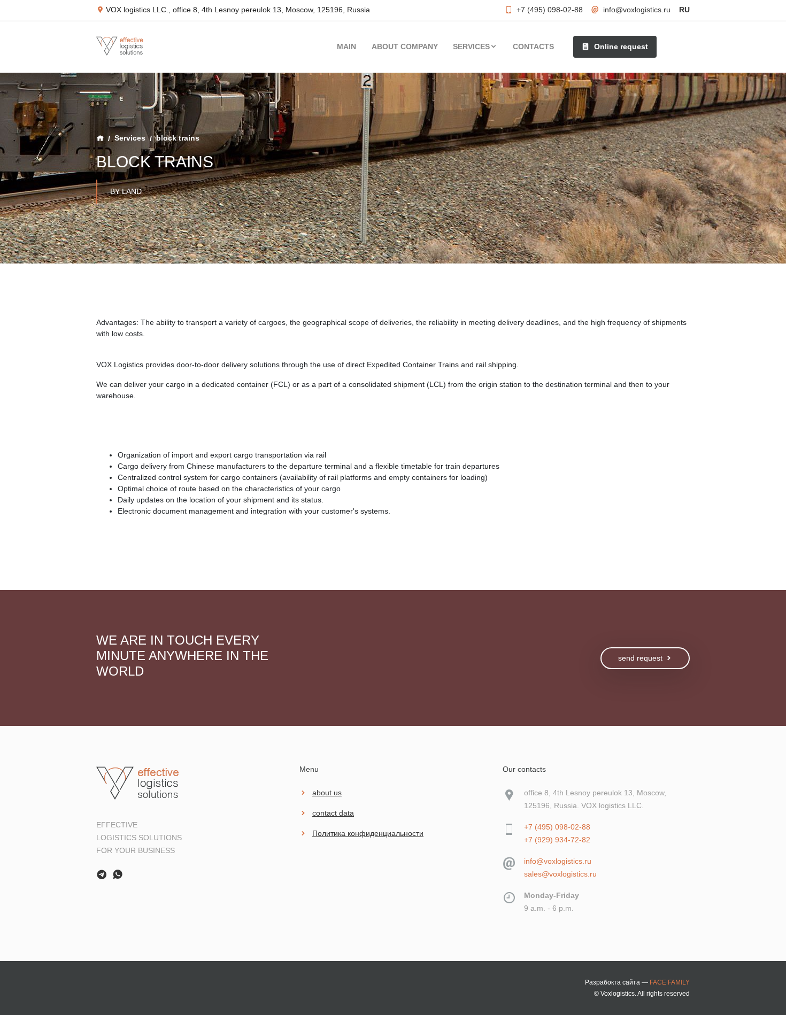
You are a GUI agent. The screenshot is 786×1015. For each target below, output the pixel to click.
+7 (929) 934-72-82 (557, 839)
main (346, 46)
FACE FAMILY (670, 982)
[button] (615, 46)
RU (684, 9)
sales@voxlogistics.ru (560, 874)
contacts (533, 46)
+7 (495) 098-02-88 (550, 9)
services (471, 46)
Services (129, 138)
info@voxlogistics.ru (637, 9)
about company (405, 46)
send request (640, 658)
